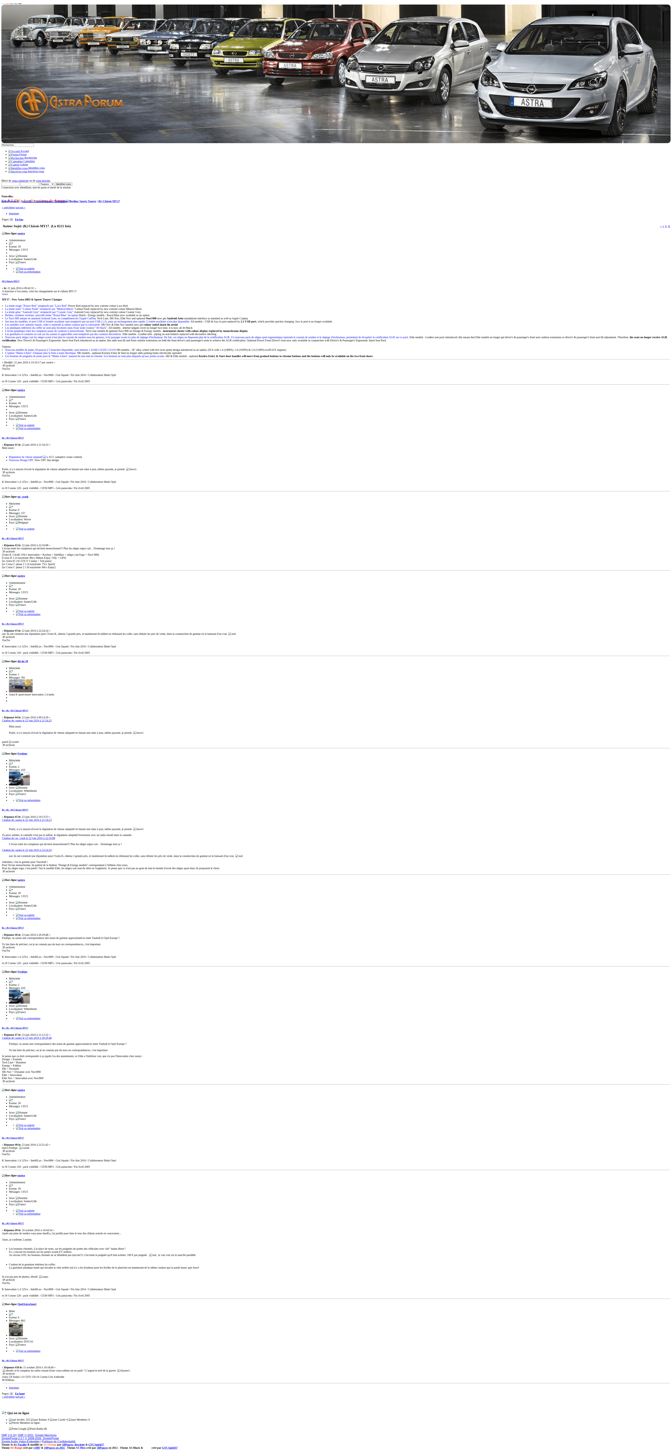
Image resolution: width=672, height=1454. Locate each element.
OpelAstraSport (27, 1304)
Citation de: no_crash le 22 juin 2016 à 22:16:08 (28, 838)
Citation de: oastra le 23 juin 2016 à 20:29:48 (27, 1037)
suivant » (20, 207)
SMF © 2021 (26, 1435)
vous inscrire (43, 180)
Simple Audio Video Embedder (20, 1441)
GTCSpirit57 (96, 1444)
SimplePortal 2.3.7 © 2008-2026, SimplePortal (30, 1438)
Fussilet (22, 1444)
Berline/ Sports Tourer (82, 201)
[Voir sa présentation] (28, 271)
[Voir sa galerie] (25, 268)
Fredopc (22, 753)
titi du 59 (23, 661)
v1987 (36, 1447)
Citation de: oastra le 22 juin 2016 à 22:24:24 (27, 850)
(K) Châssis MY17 (109, 201)
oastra (21, 233)
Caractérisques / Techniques (51, 201)
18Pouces (67, 1444)
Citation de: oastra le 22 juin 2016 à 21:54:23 (27, 720)
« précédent (8, 207)
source (5, 294)
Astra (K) (26, 201)
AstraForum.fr (10, 201)
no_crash (23, 496)
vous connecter (20, 180)
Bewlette (80, 1444)
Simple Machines (46, 1435)
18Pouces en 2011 (54, 1447)
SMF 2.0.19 (8, 1435)
